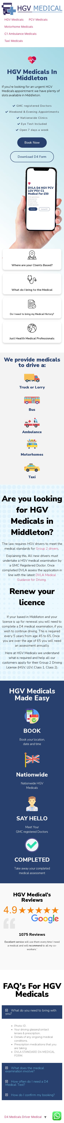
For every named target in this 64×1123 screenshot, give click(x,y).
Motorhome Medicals (18, 26)
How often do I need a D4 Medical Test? (26, 1083)
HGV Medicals (13, 19)
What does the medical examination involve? (24, 1069)
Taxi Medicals (13, 41)
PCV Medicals (38, 19)
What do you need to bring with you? (30, 1012)
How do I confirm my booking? (33, 1095)
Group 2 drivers (47, 548)
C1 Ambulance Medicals (20, 33)
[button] (32, 1012)
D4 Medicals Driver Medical (23, 1117)
